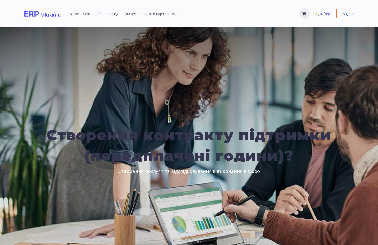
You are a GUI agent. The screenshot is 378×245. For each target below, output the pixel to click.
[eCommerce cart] (304, 13)
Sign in (348, 13)
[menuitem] (74, 13)
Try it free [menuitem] (322, 13)
